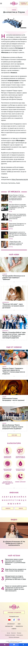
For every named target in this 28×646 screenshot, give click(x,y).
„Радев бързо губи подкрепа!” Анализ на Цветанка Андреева (16, 243)
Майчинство (5, 302)
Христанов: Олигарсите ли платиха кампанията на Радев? (17, 225)
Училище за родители (23, 3)
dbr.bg (10, 201)
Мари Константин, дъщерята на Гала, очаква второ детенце (15, 570)
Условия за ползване (10, 635)
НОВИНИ (14, 628)
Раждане (4, 274)
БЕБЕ (19, 623)
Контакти (13, 633)
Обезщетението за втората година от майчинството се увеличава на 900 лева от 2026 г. (15, 578)
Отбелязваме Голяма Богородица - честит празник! (13, 399)
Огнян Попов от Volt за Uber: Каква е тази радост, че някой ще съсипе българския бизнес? (17, 197)
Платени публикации (14, 637)
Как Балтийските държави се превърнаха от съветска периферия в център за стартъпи (17, 207)
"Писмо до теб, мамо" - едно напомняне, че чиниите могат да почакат (13, 306)
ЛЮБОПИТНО (19, 626)
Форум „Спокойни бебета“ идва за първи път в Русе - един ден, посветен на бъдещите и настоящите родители (14, 335)
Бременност (5, 330)
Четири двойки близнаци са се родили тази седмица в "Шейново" (13, 277)
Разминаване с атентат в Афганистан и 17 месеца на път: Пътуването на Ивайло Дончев (18, 234)
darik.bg (11, 228)
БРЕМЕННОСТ (11, 623)
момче (21, 508)
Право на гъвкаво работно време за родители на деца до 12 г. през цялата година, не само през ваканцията (16, 588)
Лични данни (19, 635)
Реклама (19, 633)
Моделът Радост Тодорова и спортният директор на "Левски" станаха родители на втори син (13, 371)
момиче (8, 508)
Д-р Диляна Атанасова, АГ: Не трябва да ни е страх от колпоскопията (14, 543)
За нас (8, 633)
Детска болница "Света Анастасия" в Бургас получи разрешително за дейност (12, 426)
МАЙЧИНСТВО (9, 626)
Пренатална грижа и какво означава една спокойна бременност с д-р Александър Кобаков (15, 561)
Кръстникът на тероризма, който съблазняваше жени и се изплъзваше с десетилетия (17, 216)
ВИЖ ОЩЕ (14, 435)
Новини (4, 366)
